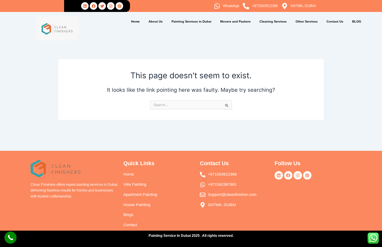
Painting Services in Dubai (191, 21)
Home (135, 21)
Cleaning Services (273, 21)
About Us (156, 21)
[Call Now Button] (10, 238)
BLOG (356, 21)
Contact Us (335, 21)
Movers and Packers (235, 21)
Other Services (307, 21)
